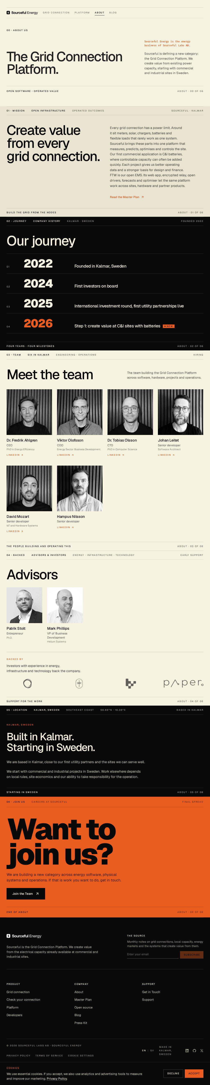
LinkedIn (13, 454)
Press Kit (80, 1023)
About (78, 992)
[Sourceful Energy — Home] (22, 13)
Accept (194, 1073)
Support (148, 1000)
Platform (12, 1007)
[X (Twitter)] (201, 1050)
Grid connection (18, 992)
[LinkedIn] (187, 1050)
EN (144, 1050)
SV (152, 1050)
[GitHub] (194, 1050)
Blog (77, 1015)
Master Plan (83, 1000)
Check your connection (23, 1000)
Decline (173, 1073)
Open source (83, 1007)
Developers (14, 1015)
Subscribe (192, 954)
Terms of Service (49, 1055)
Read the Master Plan (124, 197)
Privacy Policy (19, 1055)
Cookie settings (81, 1055)
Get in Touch (151, 992)
